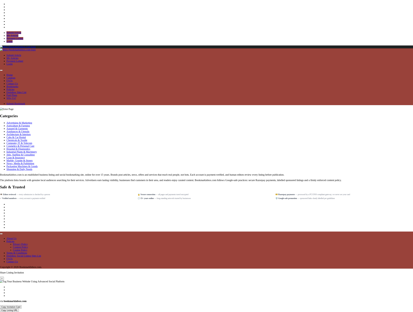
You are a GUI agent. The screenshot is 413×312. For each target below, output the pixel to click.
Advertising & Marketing (19, 122)
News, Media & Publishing (20, 163)
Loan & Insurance (15, 157)
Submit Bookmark (15, 103)
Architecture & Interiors (18, 134)
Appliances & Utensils (17, 131)
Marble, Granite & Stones (19, 160)
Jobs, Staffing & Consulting (20, 154)
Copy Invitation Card (10, 307)
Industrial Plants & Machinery (21, 151)
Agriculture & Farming (18, 125)
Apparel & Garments (17, 128)
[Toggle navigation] (1, 70)
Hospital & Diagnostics (18, 149)
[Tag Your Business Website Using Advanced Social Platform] (18, 46)
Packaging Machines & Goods (22, 166)
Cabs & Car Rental (16, 137)
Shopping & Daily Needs (19, 169)
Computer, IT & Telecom (19, 143)
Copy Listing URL (9, 310)
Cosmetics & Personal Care (20, 146)
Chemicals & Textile (16, 140)
